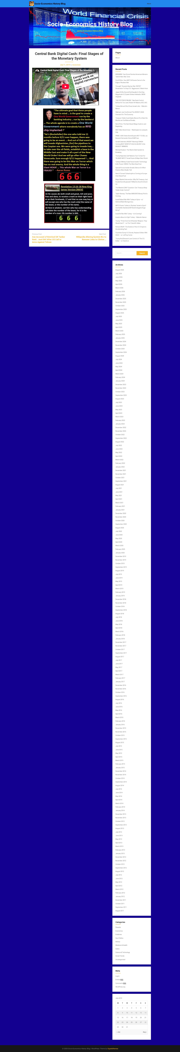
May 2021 (119, 495)
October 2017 (120, 649)
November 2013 (121, 818)
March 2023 (119, 417)
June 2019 (119, 578)
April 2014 (119, 800)
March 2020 (119, 545)
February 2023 (120, 420)
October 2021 (120, 477)
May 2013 (119, 839)
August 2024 (120, 356)
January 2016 (120, 724)
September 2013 (121, 825)
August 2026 (120, 270)
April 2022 (119, 456)
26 (136, 1022)
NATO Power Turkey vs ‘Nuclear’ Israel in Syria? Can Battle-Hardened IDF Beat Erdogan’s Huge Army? (131, 208)
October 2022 (120, 434)
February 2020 (120, 549)
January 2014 (120, 810)
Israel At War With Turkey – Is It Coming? (129, 214)
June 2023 (119, 406)
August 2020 (120, 528)
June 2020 (119, 535)
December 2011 (121, 900)
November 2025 (121, 302)
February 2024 (120, 377)
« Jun (118, 1032)
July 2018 (119, 617)
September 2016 (121, 696)
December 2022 (121, 427)
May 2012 (119, 882)
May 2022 (119, 452)
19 (136, 1017)
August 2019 (120, 570)
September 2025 (121, 309)
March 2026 (119, 288)
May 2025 (119, 323)
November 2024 (121, 345)
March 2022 (119, 460)
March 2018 (119, 631)
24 (127, 1022)
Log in (117, 976)
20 (141, 1017)
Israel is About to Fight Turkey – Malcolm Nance (131, 217)
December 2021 (121, 470)
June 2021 (119, 492)
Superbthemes (112, 1049)
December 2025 (121, 298)
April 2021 (119, 499)
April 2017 (119, 671)
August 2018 (120, 613)
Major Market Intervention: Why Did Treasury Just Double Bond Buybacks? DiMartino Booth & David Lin (132, 182)
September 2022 (121, 438)
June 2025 (119, 320)
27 (141, 1022)
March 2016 (119, 717)
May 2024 (119, 366)
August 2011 (120, 911)
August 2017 (120, 656)
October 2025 (120, 306)
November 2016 (121, 689)
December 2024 (121, 341)
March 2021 (119, 503)
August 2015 (120, 742)
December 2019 (121, 556)
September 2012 (121, 868)
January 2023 (120, 424)
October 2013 (120, 821)
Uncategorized (120, 959)
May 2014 (119, 796)
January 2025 (120, 338)
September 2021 (121, 481)
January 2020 (120, 553)
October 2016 (120, 692)
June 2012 (119, 878)
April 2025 (119, 327)
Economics (119, 931)
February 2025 (120, 334)
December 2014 (121, 771)
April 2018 (119, 628)
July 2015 (119, 746)
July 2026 (119, 273)
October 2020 (120, 520)
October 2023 (120, 392)
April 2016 (119, 714)
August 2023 (120, 399)
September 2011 (121, 907)
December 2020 (121, 513)
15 (118, 1017)
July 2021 (119, 488)
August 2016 (120, 699)
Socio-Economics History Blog (49, 3)
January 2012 (120, 896)
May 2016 (119, 710)
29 (118, 1027)
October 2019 (120, 563)
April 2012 (119, 886)
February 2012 (120, 893)
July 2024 (119, 359)
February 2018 (120, 635)
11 (131, 1013)
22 (118, 1022)
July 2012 (119, 875)
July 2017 (119, 660)
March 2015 (119, 760)
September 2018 (121, 610)
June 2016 (119, 707)
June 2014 (119, 792)
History (118, 941)
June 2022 (119, 449)
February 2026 (120, 291)
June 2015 (119, 750)
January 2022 (120, 467)
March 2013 (119, 846)
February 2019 (120, 592)
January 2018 (120, 639)
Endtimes (119, 934)
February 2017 (120, 678)
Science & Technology (123, 952)
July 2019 (119, 574)
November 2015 (121, 732)
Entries (119, 979)
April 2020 (119, 542)
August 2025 (120, 313)
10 (127, 1013)
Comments (121, 983)
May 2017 (119, 667)
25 (131, 1022)
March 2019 (119, 588)
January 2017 (120, 681)
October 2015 (120, 735)
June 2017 (119, 664)
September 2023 (121, 395)
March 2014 (119, 803)
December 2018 (121, 599)
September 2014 (121, 782)
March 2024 (119, 374)
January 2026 (120, 295)
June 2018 (119, 621)
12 (136, 1013)
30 (122, 1027)
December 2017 (121, 642)
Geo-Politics (119, 938)
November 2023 (121, 388)
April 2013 (119, 843)
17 (127, 1017)
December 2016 (121, 685)
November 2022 (121, 431)
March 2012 (119, 889)
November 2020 (121, 517)
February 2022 (120, 463)
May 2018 (119, 624)
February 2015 (120, 764)
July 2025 (119, 316)
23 (122, 1022)
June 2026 (119, 277)
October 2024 (120, 349)
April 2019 (119, 585)
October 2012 (120, 864)
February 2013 (120, 850)
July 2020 (119, 531)
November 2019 (121, 560)
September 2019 (121, 567)
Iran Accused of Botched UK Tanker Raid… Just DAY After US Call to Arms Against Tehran (48, 239)
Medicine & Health (121, 945)
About (149, 3)
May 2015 (119, 753)
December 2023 (121, 384)
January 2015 (120, 767)
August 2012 (120, 871)
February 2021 (120, 506)
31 (127, 1027)
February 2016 (120, 721)
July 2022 (119, 445)
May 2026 (119, 281)
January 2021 (120, 510)
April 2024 (119, 370)
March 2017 (119, 674)
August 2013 (120, 828)
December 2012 (121, 857)
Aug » (145, 1032)
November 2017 (121, 646)
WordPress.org (120, 987)
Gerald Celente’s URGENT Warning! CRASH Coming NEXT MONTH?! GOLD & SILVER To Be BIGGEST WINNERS (130, 144)
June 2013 (119, 835)
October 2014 (120, 778)
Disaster (118, 927)
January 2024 (120, 381)
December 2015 (121, 728)
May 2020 (119, 538)
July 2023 (119, 402)
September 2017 (121, 653)
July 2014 (119, 789)
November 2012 (121, 861)
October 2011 (120, 903)
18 (131, 1017)
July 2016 (119, 703)
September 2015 (121, 739)
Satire (117, 949)
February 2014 (120, 807)
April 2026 (119, 284)
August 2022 (120, 442)
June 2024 (119, 363)
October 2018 (120, 606)
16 (122, 1017)
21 (145, 1017)
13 (141, 1013)
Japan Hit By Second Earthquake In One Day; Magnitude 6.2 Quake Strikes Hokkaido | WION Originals (130, 94)
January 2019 (120, 596)
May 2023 (119, 409)
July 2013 (119, 832)
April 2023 (119, 413)
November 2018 (121, 603)
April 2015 (119, 757)
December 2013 (121, 814)
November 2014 (121, 775)
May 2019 (119, 581)
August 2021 (120, 485)
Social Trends (120, 956)
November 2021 (121, 474)
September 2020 (121, 524)
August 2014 (120, 785)
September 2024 (121, 352)
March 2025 (119, 331)
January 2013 (120, 853)
